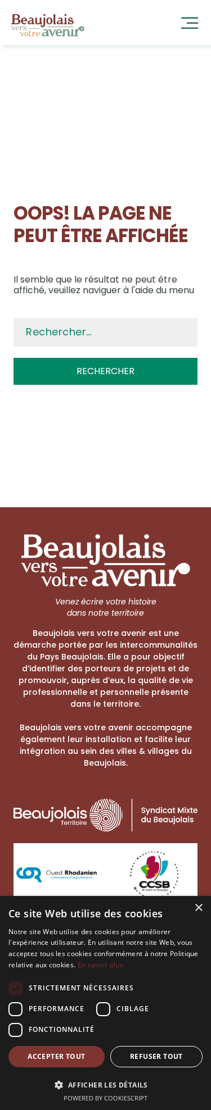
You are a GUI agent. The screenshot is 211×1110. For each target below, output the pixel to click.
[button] (105, 1084)
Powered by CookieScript (105, 1098)
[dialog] (105, 1003)
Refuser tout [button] (156, 1056)
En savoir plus (100, 965)
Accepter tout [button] (56, 1056)
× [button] (198, 908)
